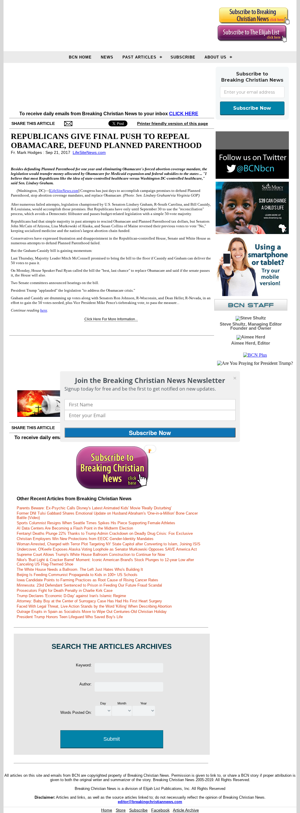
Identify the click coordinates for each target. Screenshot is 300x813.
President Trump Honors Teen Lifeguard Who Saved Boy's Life (70, 617)
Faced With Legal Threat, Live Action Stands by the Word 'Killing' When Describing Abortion (94, 606)
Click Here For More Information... (111, 319)
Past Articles (139, 57)
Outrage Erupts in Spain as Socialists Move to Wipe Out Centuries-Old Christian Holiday (92, 611)
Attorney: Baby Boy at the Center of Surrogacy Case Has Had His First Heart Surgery (89, 601)
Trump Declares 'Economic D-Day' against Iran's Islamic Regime (71, 596)
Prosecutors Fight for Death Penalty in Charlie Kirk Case (64, 590)
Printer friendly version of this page (172, 123)
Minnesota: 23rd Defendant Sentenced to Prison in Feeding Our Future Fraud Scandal (89, 585)
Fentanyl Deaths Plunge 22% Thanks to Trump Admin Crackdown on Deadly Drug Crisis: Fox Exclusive (105, 533)
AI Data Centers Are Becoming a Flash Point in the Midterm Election (75, 528)
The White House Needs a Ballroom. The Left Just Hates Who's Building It (80, 569)
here (43, 310)
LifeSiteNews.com (89, 152)
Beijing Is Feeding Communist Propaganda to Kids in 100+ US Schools (77, 575)
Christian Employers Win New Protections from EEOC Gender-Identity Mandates (85, 539)
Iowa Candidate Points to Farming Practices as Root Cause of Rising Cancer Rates (87, 580)
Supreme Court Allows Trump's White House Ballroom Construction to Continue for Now (91, 554)
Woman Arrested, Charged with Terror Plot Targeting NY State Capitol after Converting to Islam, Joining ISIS (108, 544)
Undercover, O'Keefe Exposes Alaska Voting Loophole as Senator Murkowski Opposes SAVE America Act (107, 549)
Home (106, 810)
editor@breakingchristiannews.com (150, 802)
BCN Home (80, 57)
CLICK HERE (183, 113)
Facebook (160, 810)
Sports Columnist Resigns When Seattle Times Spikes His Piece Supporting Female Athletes (96, 523)
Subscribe (183, 57)
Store (121, 810)
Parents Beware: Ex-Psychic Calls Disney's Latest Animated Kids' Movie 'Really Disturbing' (94, 508)
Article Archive (186, 810)
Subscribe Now (252, 108)
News (107, 57)
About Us (215, 57)
